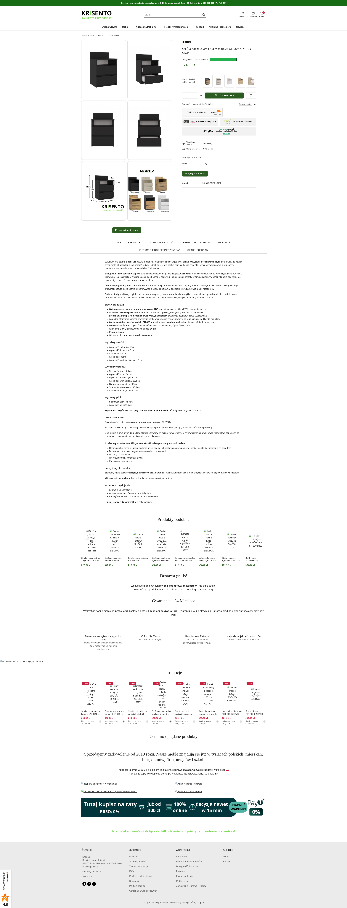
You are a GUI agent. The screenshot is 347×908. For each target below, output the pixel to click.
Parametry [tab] (135, 242)
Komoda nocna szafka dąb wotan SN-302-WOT (161, 559)
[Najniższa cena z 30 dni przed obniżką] (100, 721)
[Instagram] (89, 884)
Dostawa (133, 856)
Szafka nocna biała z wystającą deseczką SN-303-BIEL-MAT (137, 559)
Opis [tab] (118, 242)
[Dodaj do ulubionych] (251, 95)
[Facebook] (84, 884)
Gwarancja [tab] (224, 242)
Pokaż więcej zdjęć (126, 230)
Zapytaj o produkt (195, 173)
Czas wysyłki (182, 856)
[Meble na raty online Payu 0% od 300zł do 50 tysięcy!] (173, 807)
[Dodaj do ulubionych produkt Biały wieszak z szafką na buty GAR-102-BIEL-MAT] (98, 684)
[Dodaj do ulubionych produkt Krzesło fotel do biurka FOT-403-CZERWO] (216, 684)
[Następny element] (253, 81)
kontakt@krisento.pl (91, 871)
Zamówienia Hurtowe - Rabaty (191, 886)
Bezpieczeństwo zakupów (189, 861)
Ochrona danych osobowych (143, 891)
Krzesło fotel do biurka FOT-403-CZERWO (209, 712)
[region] (229, 81)
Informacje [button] (135, 849)
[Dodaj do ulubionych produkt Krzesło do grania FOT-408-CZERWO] (239, 684)
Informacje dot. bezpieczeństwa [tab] (159, 250)
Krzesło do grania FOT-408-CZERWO (230, 712)
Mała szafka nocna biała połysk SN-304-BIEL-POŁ (184, 559)
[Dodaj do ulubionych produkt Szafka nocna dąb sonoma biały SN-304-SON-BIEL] (263, 684)
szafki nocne (144, 502)
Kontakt (227, 861)
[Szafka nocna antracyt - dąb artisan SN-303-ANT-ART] (207, 81)
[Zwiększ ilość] (196, 95)
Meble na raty (182, 881)
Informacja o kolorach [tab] (195, 242)
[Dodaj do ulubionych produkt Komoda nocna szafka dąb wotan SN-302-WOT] (169, 531)
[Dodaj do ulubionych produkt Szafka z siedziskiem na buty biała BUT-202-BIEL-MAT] (122, 684)
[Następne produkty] (259, 536)
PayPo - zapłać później (140, 876)
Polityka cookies (137, 886)
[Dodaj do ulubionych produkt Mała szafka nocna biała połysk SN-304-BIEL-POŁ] (192, 531)
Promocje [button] (173, 672)
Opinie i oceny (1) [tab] (197, 250)
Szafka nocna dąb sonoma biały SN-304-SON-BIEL (255, 712)
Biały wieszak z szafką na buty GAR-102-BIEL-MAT (91, 712)
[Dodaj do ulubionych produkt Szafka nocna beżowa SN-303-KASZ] (122, 531)
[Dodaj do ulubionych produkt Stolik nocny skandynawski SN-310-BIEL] (239, 531)
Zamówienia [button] (183, 849)
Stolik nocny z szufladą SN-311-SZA (255, 559)
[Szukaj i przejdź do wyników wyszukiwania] (204, 15)
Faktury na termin (184, 876)
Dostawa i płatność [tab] (161, 242)
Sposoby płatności (138, 861)
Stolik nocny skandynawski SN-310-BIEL (230, 559)
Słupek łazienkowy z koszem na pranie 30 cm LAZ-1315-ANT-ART (184, 712)
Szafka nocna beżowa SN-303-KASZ (114, 559)
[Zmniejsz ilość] (184, 95)
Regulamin (134, 881)
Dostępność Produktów (187, 866)
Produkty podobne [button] (173, 519)
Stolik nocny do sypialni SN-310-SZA (208, 559)
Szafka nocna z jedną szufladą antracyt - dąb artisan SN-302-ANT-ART (137, 712)
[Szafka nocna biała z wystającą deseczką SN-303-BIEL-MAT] (229, 81)
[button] (103, 69)
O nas (226, 856)
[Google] (94, 884)
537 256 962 (88, 876)
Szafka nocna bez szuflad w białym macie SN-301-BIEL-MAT (90, 559)
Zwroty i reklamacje (138, 866)
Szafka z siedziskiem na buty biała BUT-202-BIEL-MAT (114, 712)
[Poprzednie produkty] (87, 536)
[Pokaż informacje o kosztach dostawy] (212, 148)
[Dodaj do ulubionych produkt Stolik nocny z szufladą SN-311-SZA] (263, 531)
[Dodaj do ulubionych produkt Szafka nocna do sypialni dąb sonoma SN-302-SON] (169, 684)
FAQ (131, 871)
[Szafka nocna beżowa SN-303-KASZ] (218, 81)
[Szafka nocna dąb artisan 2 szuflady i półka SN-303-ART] (240, 81)
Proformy (180, 871)
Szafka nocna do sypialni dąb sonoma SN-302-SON (161, 712)
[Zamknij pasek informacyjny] (264, 3)
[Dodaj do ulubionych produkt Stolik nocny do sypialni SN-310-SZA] (216, 531)
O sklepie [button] (228, 849)
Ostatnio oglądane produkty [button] (174, 736)
